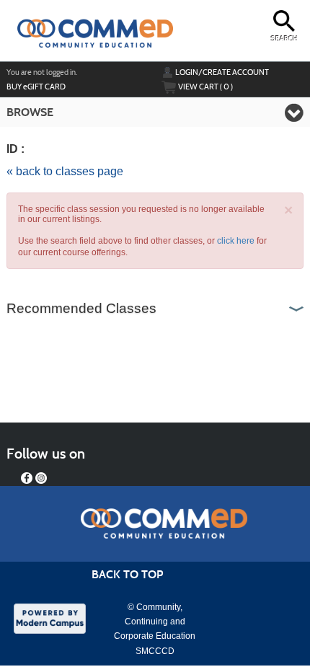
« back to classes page (64, 171)
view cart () (205, 86)
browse (29, 112)
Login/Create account (222, 72)
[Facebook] (26, 478)
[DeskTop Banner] (89, 27)
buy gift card (36, 86)
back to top (127, 574)
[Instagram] (41, 478)
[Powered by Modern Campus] (50, 617)
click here (235, 241)
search (284, 38)
